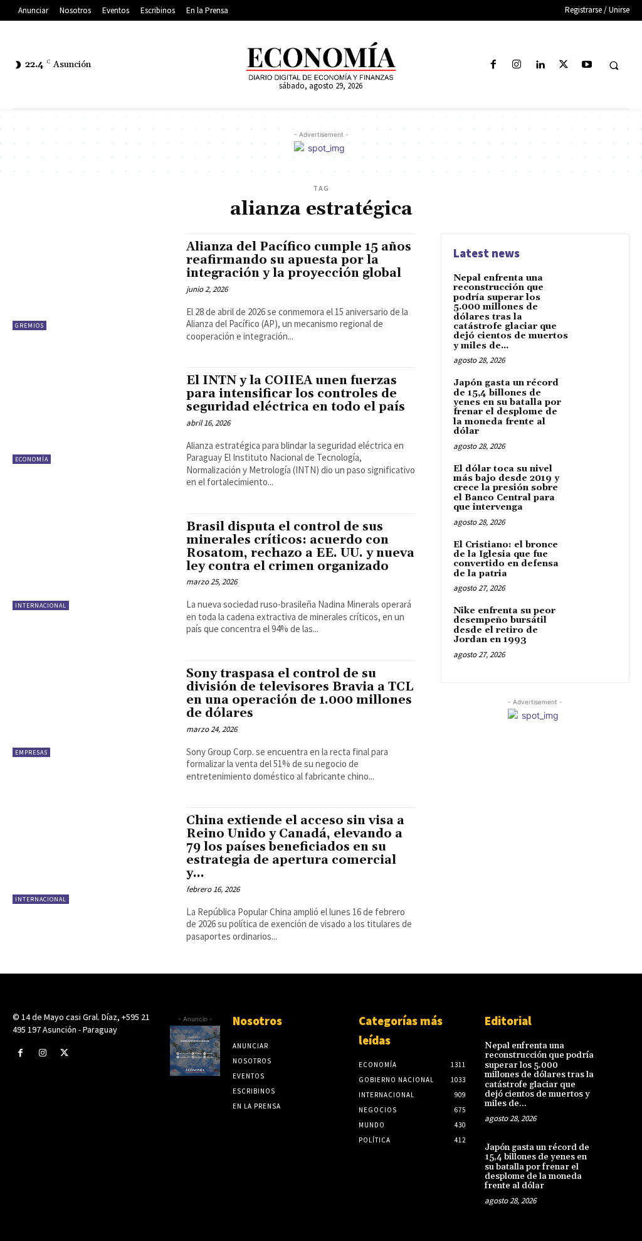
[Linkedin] (540, 64)
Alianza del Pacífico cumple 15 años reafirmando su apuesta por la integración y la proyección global (298, 260)
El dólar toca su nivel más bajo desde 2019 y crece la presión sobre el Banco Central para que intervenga (506, 488)
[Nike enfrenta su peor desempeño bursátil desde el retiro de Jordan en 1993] (595, 625)
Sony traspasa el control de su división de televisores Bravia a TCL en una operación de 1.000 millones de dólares (299, 693)
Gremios (29, 325)
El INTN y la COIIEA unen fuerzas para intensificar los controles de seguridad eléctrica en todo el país (295, 393)
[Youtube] (586, 64)
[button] (613, 65)
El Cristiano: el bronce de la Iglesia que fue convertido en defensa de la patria (506, 559)
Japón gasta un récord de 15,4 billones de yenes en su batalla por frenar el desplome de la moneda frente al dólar (507, 407)
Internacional (40, 605)
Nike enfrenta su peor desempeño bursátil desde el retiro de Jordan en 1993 (504, 625)
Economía (31, 459)
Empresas (31, 752)
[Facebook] (493, 64)
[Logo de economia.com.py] (321, 62)
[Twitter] (563, 64)
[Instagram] (516, 64)
